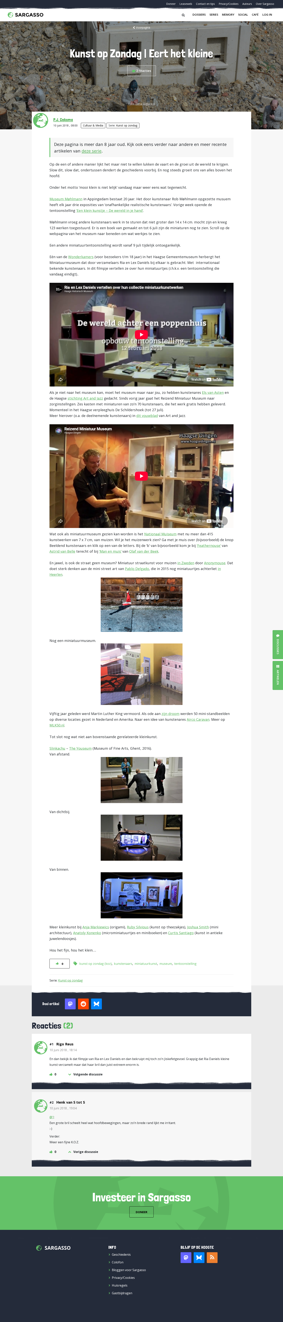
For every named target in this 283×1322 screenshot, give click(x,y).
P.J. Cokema (63, 119)
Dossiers (199, 14)
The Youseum (80, 748)
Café (255, 14)
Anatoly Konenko (87, 932)
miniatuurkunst (146, 964)
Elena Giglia (143, 104)
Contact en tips (205, 4)
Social (243, 14)
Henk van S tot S (70, 1102)
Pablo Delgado (137, 568)
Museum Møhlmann (65, 199)
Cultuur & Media (93, 125)
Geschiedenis (121, 1254)
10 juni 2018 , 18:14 (63, 1050)
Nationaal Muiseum (160, 534)
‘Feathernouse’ (209, 545)
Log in (267, 14)
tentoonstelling (185, 964)
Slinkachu (57, 748)
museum (165, 964)
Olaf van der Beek (143, 551)
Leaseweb (185, 4)
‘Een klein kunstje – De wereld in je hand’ (109, 210)
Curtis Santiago (181, 932)
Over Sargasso (265, 4)
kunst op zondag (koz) (95, 964)
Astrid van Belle (62, 551)
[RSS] (212, 1257)
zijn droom (170, 713)
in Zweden (185, 563)
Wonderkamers (81, 256)
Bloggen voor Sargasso (129, 1270)
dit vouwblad (147, 415)
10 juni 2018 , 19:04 (63, 1108)
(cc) (153, 104)
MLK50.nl (56, 725)
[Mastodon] (186, 1257)
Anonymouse (214, 563)
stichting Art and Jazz (85, 398)
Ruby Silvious (138, 927)
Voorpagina (143, 27)
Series (213, 14)
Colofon (117, 1262)
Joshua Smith (198, 927)
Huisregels (119, 1285)
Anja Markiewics (95, 927)
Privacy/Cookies (229, 4)
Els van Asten (213, 392)
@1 (51, 1117)
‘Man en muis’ (110, 551)
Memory (228, 14)
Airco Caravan (198, 719)
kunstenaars (123, 964)
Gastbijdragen (122, 1293)
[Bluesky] (199, 1257)
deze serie (91, 151)
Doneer (171, 4)
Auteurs (247, 4)
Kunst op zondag (126, 125)
